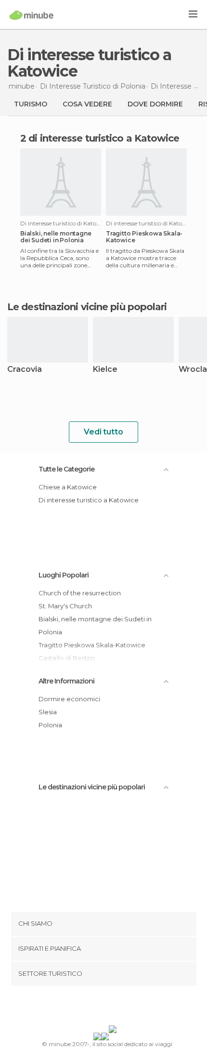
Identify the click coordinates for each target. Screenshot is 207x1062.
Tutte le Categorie (66, 469)
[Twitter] (101, 1007)
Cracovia (24, 370)
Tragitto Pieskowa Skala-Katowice (144, 237)
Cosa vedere (87, 104)
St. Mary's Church (65, 606)
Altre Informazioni (66, 681)
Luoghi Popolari (64, 575)
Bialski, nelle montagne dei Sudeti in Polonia (55, 237)
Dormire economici (69, 699)
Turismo (30, 104)
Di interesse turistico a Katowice (89, 500)
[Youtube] (126, 1007)
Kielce (105, 370)
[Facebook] (88, 1007)
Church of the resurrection (80, 593)
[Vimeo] (113, 1007)
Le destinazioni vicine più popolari (87, 307)
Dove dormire (155, 104)
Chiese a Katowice (68, 487)
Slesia (48, 712)
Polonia (50, 725)
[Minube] (31, 15)
